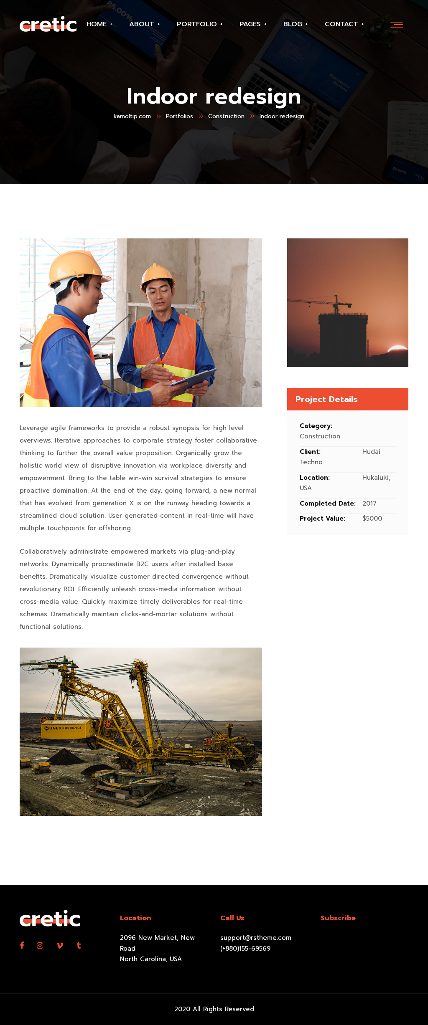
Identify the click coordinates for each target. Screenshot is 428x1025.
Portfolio (197, 24)
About (141, 24)
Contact (341, 24)
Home (97, 24)
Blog (292, 24)
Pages (250, 24)
